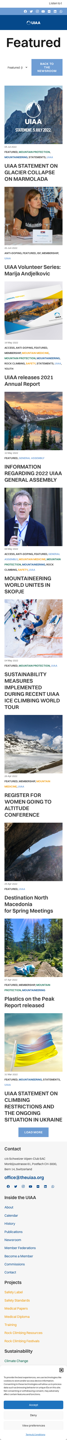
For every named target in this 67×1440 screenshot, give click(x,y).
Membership (50, 253)
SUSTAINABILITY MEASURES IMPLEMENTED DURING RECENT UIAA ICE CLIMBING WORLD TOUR (32, 690)
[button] (61, 1370)
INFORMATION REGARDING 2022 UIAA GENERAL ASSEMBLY (33, 473)
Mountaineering (16, 157)
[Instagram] (37, 11)
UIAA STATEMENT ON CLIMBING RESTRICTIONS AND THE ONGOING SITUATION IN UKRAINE (33, 1106)
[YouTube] (43, 11)
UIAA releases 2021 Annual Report (28, 380)
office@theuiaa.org (24, 1177)
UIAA (50, 157)
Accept (33, 1405)
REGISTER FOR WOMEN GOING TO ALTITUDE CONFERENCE (28, 805)
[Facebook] (25, 11)
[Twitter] (31, 11)
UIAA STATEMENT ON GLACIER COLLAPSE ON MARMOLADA (31, 172)
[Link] (33, 22)
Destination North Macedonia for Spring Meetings (28, 904)
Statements (37, 157)
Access (9, 347)
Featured (11, 152)
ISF (39, 253)
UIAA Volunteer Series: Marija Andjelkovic (32, 270)
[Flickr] (49, 11)
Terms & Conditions (35, 1434)
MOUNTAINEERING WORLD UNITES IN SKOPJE (27, 585)
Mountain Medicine (35, 353)
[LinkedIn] (55, 11)
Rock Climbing (14, 363)
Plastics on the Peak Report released (29, 1002)
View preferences (33, 1425)
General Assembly (31, 458)
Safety (31, 363)
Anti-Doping (13, 253)
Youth (8, 368)
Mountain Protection (34, 152)
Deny (33, 1415)
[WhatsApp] (61, 11)
